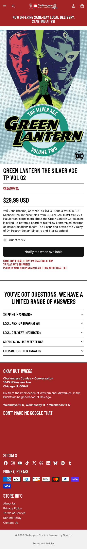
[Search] (13, 6)
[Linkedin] (48, 463)
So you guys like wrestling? (23, 341)
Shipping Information (17, 314)
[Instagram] (12, 463)
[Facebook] (5, 463)
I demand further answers (22, 350)
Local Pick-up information (21, 323)
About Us (9, 503)
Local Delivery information (22, 332)
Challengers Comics (36, 535)
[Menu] (4, 6)
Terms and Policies (43, 543)
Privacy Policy (12, 508)
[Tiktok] (27, 463)
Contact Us (10, 522)
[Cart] (82, 6)
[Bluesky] (55, 463)
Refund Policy (12, 517)
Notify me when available (43, 252)
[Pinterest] (62, 463)
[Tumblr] (69, 463)
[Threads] (41, 463)
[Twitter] (34, 463)
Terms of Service (14, 513)
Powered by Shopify (60, 535)
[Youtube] (19, 463)
